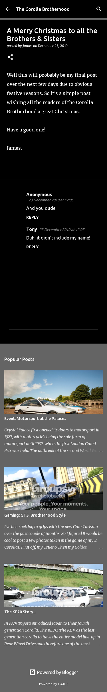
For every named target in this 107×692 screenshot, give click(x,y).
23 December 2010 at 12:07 (61, 230)
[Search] (99, 9)
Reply (32, 217)
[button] (10, 57)
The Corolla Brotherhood (43, 9)
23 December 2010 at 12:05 (51, 200)
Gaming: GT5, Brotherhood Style (35, 515)
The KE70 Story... (20, 612)
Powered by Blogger (57, 672)
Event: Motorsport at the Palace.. (35, 418)
